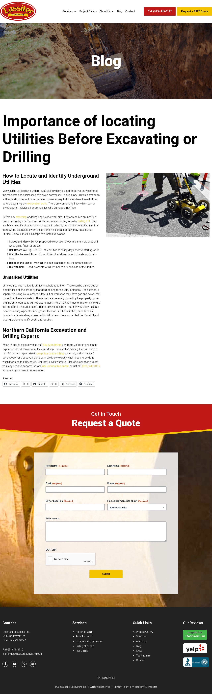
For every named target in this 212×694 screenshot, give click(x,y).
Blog (119, 11)
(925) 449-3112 (91, 366)
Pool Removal (84, 636)
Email (54, 483)
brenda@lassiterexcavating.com (24, 653)
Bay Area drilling (52, 344)
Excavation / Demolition (89, 641)
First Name (57, 465)
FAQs (139, 650)
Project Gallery (88, 11)
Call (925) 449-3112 (160, 11)
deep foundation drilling (50, 353)
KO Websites (150, 687)
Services (68, 11)
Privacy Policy (121, 687)
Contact (130, 11)
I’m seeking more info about (127, 501)
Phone (116, 483)
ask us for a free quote (55, 366)
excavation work (37, 203)
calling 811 (84, 221)
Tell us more (52, 518)
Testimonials (143, 655)
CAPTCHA (51, 549)
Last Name (118, 465)
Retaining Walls (84, 631)
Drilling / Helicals (85, 646)
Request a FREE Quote (194, 11)
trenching (21, 217)
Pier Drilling (82, 650)
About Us (105, 11)
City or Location (59, 501)
